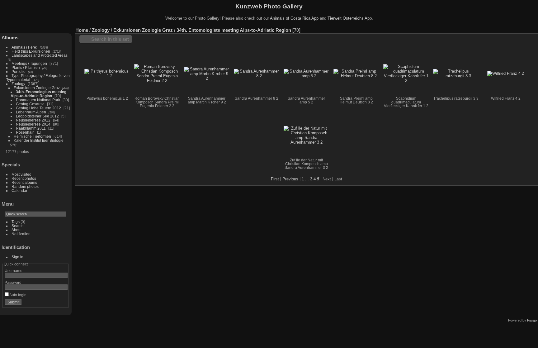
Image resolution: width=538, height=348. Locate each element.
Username (13, 271)
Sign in (17, 257)
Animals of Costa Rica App (294, 18)
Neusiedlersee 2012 (33, 120)
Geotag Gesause (30, 104)
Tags (16, 222)
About (16, 230)
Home (81, 30)
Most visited (21, 174)
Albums (10, 37)
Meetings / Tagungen (29, 63)
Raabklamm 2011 (31, 128)
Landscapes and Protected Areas (40, 55)
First (275, 179)
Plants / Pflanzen (26, 67)
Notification (21, 234)
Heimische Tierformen (32, 136)
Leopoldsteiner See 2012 (37, 116)
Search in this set (110, 39)
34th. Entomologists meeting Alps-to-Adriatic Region (38, 94)
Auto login (17, 295)
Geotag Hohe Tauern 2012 (38, 108)
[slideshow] (533, 29)
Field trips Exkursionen (31, 51)
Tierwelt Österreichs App (350, 18)
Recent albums (24, 182)
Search (18, 226)
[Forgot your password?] (62, 303)
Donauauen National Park (38, 100)
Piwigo (532, 320)
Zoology (18, 84)
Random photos (25, 186)
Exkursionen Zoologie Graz (37, 88)
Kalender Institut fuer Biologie (39, 140)
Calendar (19, 190)
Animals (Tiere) (24, 47)
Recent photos (24, 178)
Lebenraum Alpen (31, 112)
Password (13, 282)
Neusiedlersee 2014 (33, 124)
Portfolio (19, 71)
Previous (290, 179)
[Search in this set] (506, 27)
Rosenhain (25, 132)
